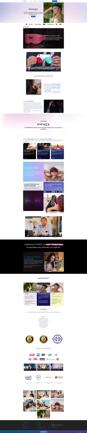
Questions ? (39, 426)
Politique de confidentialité (27, 428)
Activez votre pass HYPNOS (41, 427)
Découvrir (33, 16)
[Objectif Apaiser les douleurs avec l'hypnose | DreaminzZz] (57, 151)
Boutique (24, 424)
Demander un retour (40, 428)
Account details (39, 429)
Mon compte (39, 424)
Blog (23, 425)
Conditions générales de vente (27, 426)
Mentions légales (25, 427)
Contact (38, 425)
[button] (42, 329)
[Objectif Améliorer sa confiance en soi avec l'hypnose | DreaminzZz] (29, 151)
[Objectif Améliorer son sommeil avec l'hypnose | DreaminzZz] (43, 151)
